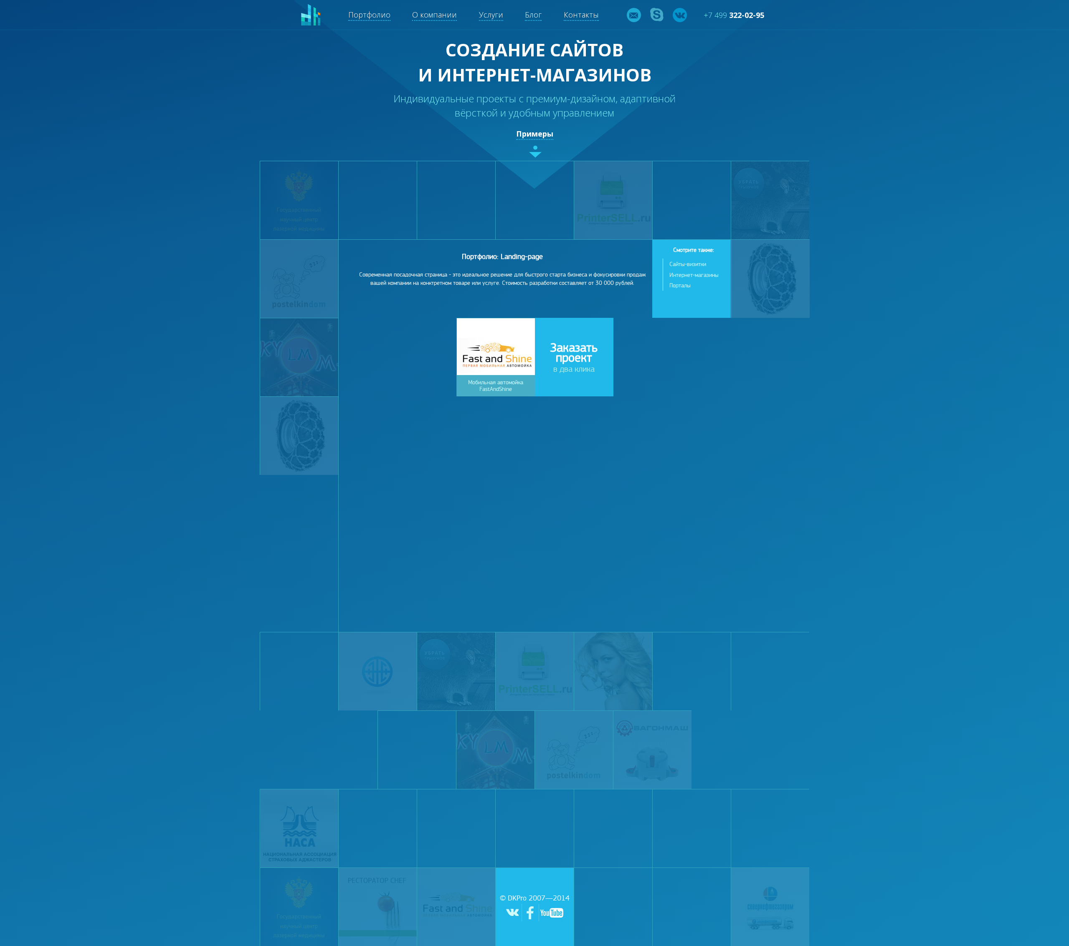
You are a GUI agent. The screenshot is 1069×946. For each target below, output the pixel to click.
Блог (533, 15)
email (634, 15)
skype (657, 15)
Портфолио (369, 15)
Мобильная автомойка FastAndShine (495, 385)
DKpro (310, 14)
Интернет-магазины (694, 275)
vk (680, 15)
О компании (434, 15)
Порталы (680, 285)
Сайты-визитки (687, 264)
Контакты (581, 15)
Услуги (491, 15)
